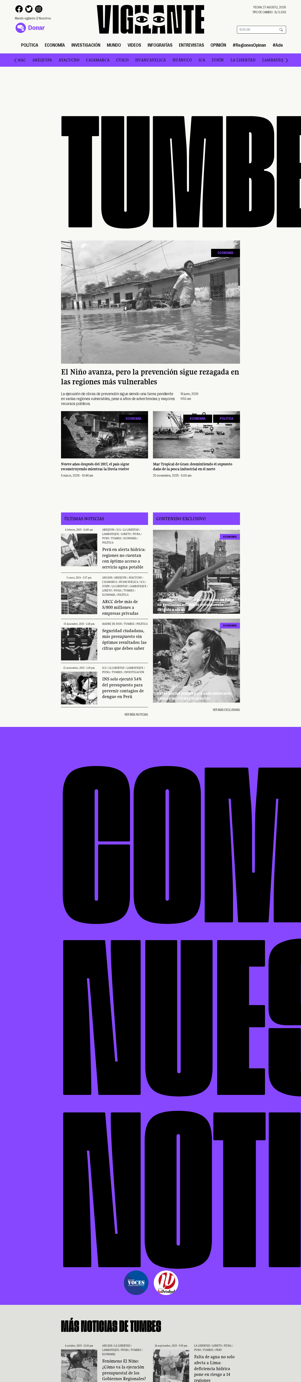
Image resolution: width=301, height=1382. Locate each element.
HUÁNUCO (150, 60)
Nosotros (45, 18)
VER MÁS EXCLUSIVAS (226, 710)
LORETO (271, 60)
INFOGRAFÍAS (160, 45)
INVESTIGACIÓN (85, 45)
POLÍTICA (29, 45)
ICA (170, 60)
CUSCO (91, 60)
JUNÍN (186, 60)
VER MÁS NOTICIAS (136, 714)
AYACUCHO (37, 60)
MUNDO (114, 45)
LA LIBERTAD (211, 60)
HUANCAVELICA (119, 60)
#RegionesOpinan (249, 45)
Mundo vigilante (25, 18)
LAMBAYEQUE (244, 60)
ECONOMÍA (55, 45)
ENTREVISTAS (191, 45)
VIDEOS (134, 45)
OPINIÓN (218, 45)
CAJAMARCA (66, 60)
